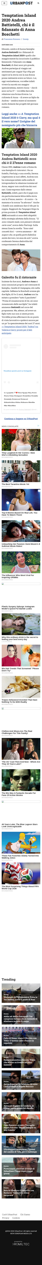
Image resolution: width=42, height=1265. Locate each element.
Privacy (5, 1217)
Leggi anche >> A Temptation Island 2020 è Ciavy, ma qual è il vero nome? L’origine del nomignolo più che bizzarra (21, 119)
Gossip (25, 39)
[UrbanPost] (21, 3)
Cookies (16, 1217)
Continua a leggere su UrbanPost (21, 418)
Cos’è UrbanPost (9, 1214)
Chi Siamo (25, 1214)
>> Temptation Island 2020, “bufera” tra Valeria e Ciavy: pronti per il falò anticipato (20, 329)
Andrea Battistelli (25, 409)
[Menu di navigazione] (4, 3)
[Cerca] (38, 3)
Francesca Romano (12, 39)
